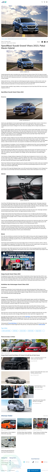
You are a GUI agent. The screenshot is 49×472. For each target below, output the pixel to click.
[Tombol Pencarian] (42, 2)
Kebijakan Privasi (4, 470)
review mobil (23, 330)
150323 (13, 462)
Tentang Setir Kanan (5, 460)
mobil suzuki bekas (6, 330)
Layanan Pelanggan (4, 462)
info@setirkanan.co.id (15, 460)
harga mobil (38, 330)
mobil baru (15, 330)
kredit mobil (30, 330)
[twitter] (47, 41)
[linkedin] (42, 42)
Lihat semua (45, 415)
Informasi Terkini (4, 464)
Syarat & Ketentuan (12, 470)
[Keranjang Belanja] (44, 2)
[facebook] (45, 42)
